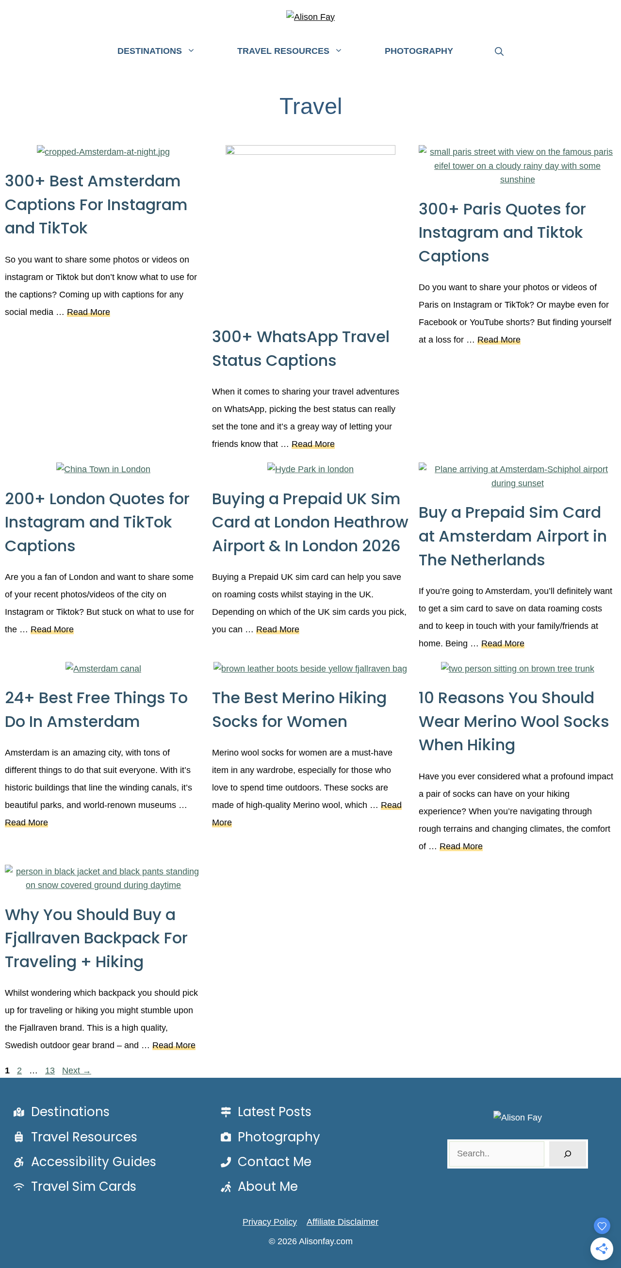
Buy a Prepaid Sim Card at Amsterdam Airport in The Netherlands (513, 535)
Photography (419, 51)
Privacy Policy (270, 1222)
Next (76, 1070)
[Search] (567, 1154)
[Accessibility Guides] (83, 1162)
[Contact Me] (264, 1162)
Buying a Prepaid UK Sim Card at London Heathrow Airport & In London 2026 (310, 522)
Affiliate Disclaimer (342, 1222)
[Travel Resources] (73, 1137)
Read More (88, 312)
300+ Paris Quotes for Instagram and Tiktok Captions (502, 232)
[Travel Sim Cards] (73, 1187)
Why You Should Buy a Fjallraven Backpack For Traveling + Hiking (96, 938)
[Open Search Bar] (499, 52)
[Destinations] (60, 1112)
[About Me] (257, 1187)
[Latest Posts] (264, 1112)
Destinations (149, 51)
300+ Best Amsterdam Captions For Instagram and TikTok (96, 204)
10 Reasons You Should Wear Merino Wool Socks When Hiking (514, 721)
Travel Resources (283, 51)
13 (51, 1070)
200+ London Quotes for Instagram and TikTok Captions (97, 522)
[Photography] (269, 1137)
